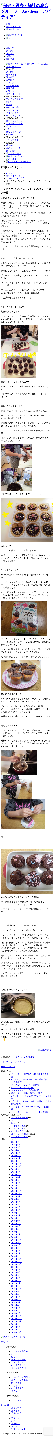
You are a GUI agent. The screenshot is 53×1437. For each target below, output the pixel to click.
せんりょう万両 (13, 115)
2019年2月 (16, 1232)
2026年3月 (16, 1153)
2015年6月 (16, 1327)
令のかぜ (10, 134)
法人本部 (10, 51)
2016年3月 (16, 1308)
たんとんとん (12, 110)
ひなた (9, 105)
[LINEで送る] (44, 1050)
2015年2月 (16, 1329)
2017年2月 (16, 1281)
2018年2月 (16, 1253)
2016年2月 (16, 1310)
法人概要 (10, 77)
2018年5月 (16, 1248)
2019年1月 (16, 1234)
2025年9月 (16, 1169)
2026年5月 (16, 1147)
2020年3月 (16, 1215)
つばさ (9, 129)
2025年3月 (16, 1185)
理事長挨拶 (11, 75)
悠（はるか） (12, 126)
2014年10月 (16, 1332)
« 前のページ (7, 1062)
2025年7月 (16, 1175)
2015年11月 (16, 1319)
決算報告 (10, 80)
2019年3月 (16, 1229)
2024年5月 (16, 1204)
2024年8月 (16, 1199)
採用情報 (10, 59)
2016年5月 (16, 1302)
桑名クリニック (13, 148)
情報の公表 (16, 1413)
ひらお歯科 (11, 151)
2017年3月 (16, 1278)
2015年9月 (16, 1324)
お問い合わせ (12, 56)
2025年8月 (16, 1172)
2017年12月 (16, 1259)
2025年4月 (16, 1183)
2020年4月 (16, 1213)
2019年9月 (16, 1221)
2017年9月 (16, 1267)
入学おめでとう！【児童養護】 (25, 1090)
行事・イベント (13, 26)
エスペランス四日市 (15, 121)
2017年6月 (16, 1272)
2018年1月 (16, 1256)
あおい (9, 102)
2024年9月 (16, 1196)
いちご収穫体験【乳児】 (22, 1088)
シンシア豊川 (12, 140)
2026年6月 (16, 1145)
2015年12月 (16, 1316)
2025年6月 (16, 1177)
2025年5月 (16, 1180)
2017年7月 (16, 1270)
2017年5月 (16, 1275)
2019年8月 (16, 1223)
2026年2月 (16, 1155)
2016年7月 (16, 1297)
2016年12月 (16, 1286)
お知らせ (10, 24)
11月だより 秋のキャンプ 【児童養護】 (30, 1112)
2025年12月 (16, 1161)
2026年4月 (16, 1150)
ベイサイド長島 (13, 107)
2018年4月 (16, 1251)
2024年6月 (16, 1202)
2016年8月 (16, 1294)
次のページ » (20, 1062)
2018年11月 (16, 1240)
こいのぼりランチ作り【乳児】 (25, 1085)
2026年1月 (16, 1158)
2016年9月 (16, 1291)
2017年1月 (16, 1283)
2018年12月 (16, 1237)
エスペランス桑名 (14, 124)
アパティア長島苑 (14, 99)
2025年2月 (16, 1188)
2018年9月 (16, 1242)
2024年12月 (16, 1191)
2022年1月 (16, 1207)
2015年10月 (16, 1321)
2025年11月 (16, 1164)
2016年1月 (16, 1313)
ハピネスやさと (13, 113)
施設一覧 (10, 48)
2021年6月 (16, 1210)
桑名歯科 (10, 145)
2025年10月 (16, 1166)
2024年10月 (16, 1194)
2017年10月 (16, 1264)
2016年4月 (16, 1305)
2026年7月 (16, 1142)
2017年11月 (16, 1261)
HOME (9, 173)
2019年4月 (16, 1226)
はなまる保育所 (13, 132)
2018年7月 (16, 1245)
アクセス (10, 54)
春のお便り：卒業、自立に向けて (27, 1093)
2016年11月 (16, 1289)
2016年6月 (16, 1300)
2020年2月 (16, 1218)
